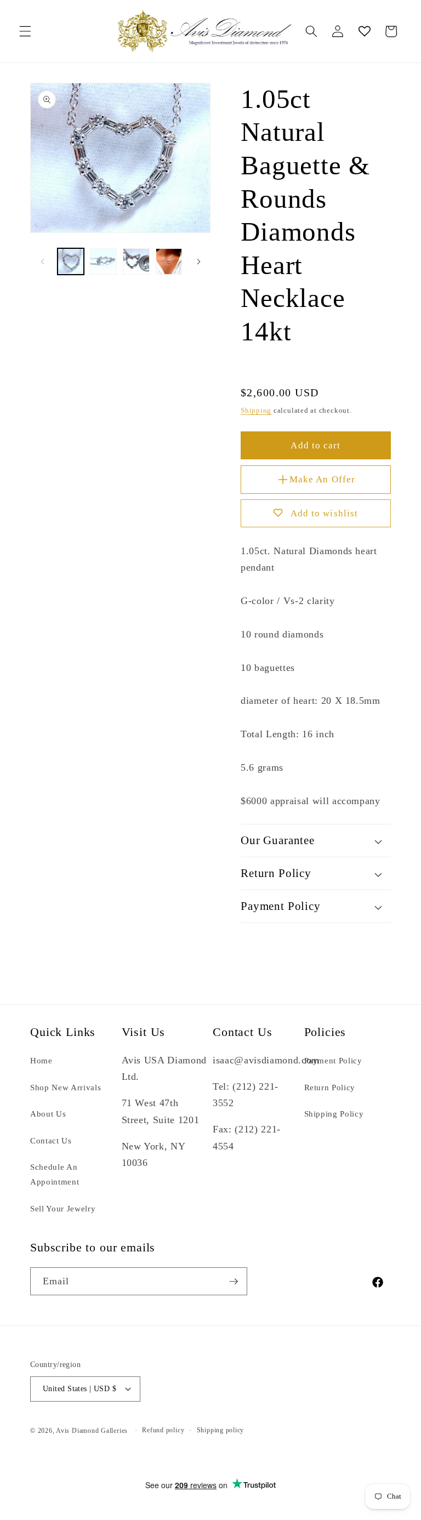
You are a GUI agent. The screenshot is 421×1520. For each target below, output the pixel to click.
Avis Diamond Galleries (92, 1430)
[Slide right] (198, 261)
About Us (48, 1113)
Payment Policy (333, 1060)
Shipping (256, 410)
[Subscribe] (233, 1281)
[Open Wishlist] (364, 31)
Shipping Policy (334, 1113)
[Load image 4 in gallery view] (169, 261)
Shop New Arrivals (65, 1087)
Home (41, 1060)
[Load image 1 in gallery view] (71, 261)
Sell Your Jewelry (62, 1208)
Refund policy (163, 1430)
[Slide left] (42, 261)
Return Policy (330, 1087)
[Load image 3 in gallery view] (136, 261)
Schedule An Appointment (54, 1174)
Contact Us (51, 1140)
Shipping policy (220, 1430)
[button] (25, 31)
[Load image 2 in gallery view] (103, 261)
